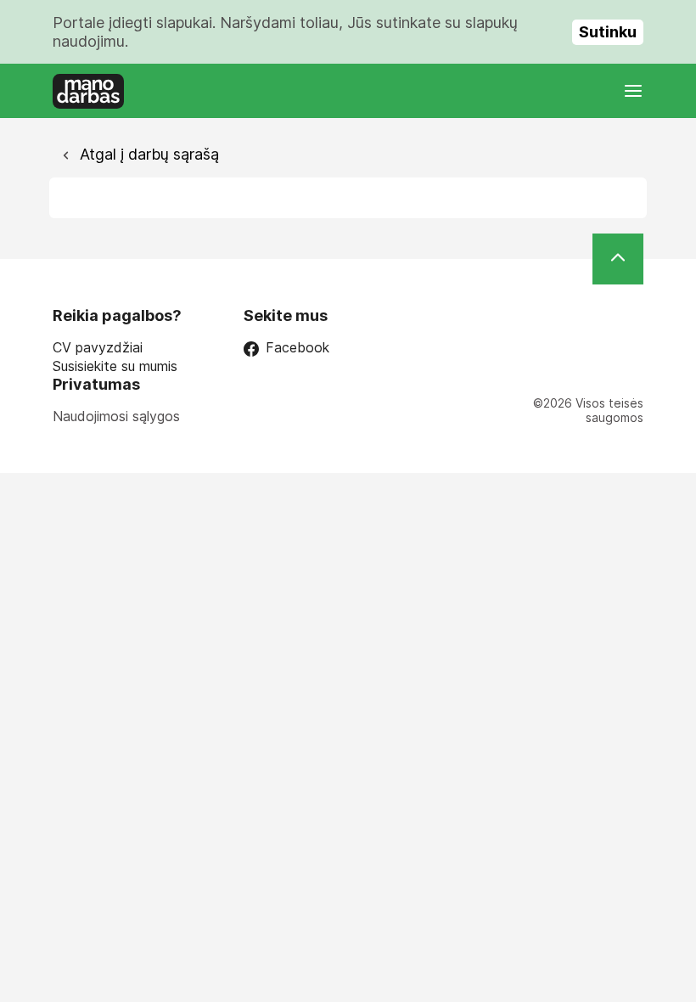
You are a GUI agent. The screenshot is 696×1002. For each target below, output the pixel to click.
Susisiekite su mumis (115, 366)
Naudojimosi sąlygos (116, 416)
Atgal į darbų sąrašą (147, 154)
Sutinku (608, 32)
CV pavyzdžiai (98, 348)
